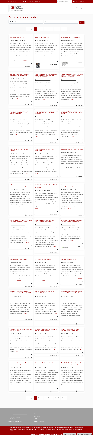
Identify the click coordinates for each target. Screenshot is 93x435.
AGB (35, 419)
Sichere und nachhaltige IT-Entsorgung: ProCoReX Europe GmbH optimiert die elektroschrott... (44, 149)
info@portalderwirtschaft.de (33, 1)
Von (18, 40)
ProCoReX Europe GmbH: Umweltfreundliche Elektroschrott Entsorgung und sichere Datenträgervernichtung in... (72, 75)
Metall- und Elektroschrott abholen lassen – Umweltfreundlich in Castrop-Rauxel (71, 221)
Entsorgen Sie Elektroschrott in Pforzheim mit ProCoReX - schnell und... (21, 330)
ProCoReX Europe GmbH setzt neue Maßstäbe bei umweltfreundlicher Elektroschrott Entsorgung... (46, 112)
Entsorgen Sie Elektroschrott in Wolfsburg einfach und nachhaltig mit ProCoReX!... (45, 363)
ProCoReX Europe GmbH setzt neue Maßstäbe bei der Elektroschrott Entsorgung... (21, 185)
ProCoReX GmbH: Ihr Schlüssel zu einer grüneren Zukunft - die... (44, 292)
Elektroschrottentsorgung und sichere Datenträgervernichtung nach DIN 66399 (71, 185)
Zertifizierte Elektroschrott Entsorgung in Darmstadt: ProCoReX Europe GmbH (19, 75)
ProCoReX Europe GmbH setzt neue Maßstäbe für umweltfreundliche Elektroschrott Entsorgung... (21, 149)
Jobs (60, 9)
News (66, 9)
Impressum (37, 414)
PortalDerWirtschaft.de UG (20, 414)
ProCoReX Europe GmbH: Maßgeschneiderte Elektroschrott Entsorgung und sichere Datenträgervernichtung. (46, 75)
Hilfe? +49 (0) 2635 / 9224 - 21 (17, 1)
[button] (21, 63)
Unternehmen (46, 9)
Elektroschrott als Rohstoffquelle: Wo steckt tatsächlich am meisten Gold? (46, 36)
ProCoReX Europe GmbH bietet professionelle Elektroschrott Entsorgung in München (21, 221)
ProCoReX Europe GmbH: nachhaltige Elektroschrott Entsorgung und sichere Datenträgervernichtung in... (19, 112)
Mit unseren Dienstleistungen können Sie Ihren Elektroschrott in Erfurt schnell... (71, 330)
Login (75, 1)
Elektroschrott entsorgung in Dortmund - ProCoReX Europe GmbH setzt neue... (45, 221)
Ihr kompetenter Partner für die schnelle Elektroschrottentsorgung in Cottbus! (19, 258)
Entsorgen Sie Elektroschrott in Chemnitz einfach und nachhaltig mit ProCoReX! (19, 363)
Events (55, 9)
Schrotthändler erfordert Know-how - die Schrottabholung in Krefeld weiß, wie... (71, 36)
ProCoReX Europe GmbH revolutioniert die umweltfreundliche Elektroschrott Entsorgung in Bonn (72, 112)
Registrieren (81, 1)
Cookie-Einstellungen (39, 421)
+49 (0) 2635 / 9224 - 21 (16, 424)
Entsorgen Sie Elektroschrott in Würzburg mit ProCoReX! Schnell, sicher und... (46, 330)
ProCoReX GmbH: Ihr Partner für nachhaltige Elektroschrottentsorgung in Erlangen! (72, 363)
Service (72, 9)
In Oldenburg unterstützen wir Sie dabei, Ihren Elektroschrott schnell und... (71, 258)
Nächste (64, 29)
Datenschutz (37, 416)
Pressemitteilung (34, 9)
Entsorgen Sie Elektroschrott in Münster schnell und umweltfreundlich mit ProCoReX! (20, 292)
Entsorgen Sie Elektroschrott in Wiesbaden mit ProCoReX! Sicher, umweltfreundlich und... (72, 292)
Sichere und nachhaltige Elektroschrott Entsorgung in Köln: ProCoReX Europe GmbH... (72, 148)
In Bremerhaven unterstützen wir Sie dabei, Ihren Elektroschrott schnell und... (45, 258)
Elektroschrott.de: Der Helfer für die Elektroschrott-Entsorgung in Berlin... (18, 36)
